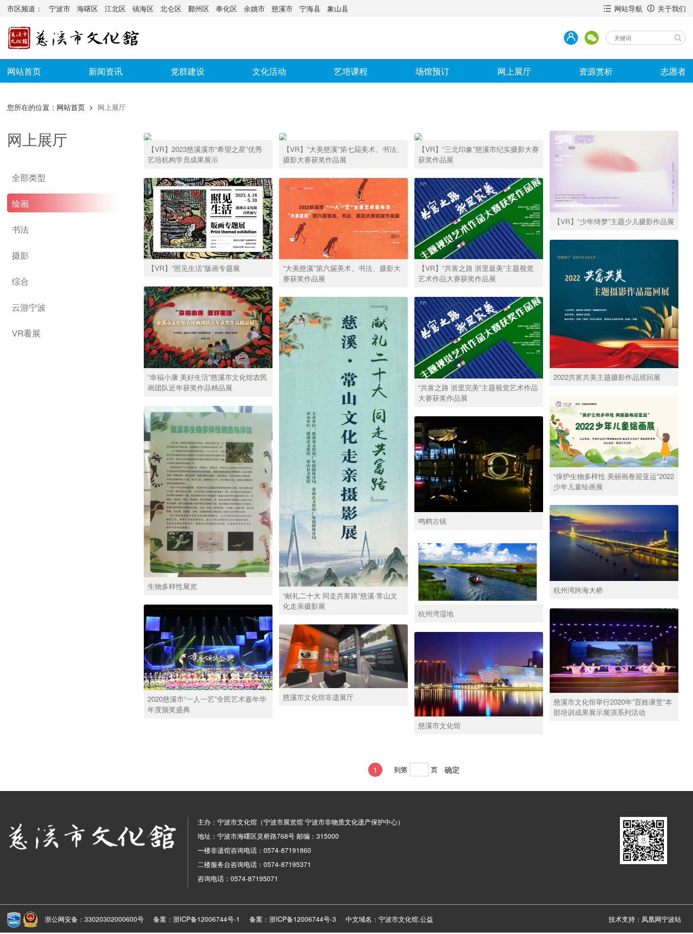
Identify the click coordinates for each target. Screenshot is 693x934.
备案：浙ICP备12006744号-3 (292, 919)
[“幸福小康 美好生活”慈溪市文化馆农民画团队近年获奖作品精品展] (208, 326)
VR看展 (26, 333)
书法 (20, 229)
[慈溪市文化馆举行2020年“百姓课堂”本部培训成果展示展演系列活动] (614, 650)
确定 (452, 769)
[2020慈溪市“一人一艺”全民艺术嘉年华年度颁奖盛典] (208, 646)
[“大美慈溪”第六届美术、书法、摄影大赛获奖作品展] (343, 217)
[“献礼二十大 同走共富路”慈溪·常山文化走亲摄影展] (343, 441)
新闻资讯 (106, 71)
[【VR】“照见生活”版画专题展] (208, 217)
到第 (400, 769)
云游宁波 (29, 307)
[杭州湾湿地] (478, 571)
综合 (20, 281)
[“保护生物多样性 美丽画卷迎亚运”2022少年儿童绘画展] (614, 430)
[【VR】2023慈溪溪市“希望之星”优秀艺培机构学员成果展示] (147, 135)
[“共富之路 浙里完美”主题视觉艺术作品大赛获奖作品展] (478, 337)
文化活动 (269, 71)
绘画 (20, 203)
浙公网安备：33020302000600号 (94, 919)
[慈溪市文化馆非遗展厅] (343, 655)
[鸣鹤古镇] (478, 463)
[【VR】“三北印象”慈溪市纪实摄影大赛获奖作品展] (418, 135)
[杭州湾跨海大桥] (614, 542)
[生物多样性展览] (208, 491)
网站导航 (628, 8)
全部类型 (29, 177)
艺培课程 (351, 71)
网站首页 (24, 71)
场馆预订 (432, 71)
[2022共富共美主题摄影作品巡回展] (614, 303)
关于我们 (672, 8)
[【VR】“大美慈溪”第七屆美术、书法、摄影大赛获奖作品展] (283, 135)
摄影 (20, 255)
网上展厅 (514, 71)
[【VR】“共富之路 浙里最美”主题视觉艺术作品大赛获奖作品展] (478, 217)
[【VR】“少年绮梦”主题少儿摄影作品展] (614, 171)
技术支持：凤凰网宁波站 (645, 919)
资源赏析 (596, 71)
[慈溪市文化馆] (478, 673)
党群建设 (188, 71)
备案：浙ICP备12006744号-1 (196, 919)
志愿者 (673, 71)
